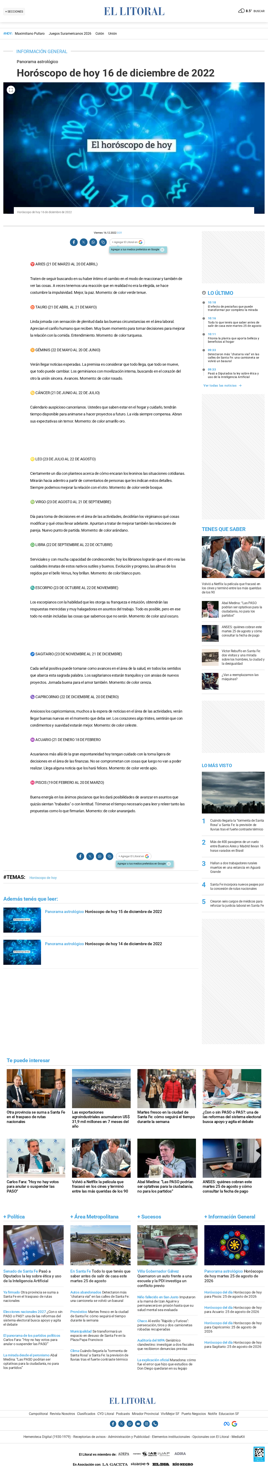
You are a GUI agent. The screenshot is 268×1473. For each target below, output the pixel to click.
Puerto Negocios (194, 1414)
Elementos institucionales (171, 1437)
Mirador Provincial (145, 1414)
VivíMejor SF (170, 1414)
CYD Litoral (105, 1414)
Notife (212, 1414)
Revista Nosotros (62, 1414)
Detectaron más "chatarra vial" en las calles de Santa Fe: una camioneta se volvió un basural (233, 355)
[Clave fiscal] (259, 1461)
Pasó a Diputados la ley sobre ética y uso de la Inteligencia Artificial (233, 373)
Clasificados (86, 1414)
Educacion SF (229, 1414)
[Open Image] (11, 90)
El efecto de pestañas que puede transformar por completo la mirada (233, 306)
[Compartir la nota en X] (83, 242)
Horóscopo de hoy (43, 878)
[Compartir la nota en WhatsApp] (93, 242)
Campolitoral (38, 1414)
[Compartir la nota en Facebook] (74, 242)
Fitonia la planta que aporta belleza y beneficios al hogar (233, 337)
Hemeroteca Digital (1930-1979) (47, 1437)
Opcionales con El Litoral (210, 1437)
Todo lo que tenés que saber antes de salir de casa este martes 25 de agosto (235, 322)
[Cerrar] (162, 250)
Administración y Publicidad (128, 1437)
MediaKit (238, 1437)
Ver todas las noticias (220, 385)
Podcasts (123, 1414)
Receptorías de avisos (89, 1437)
